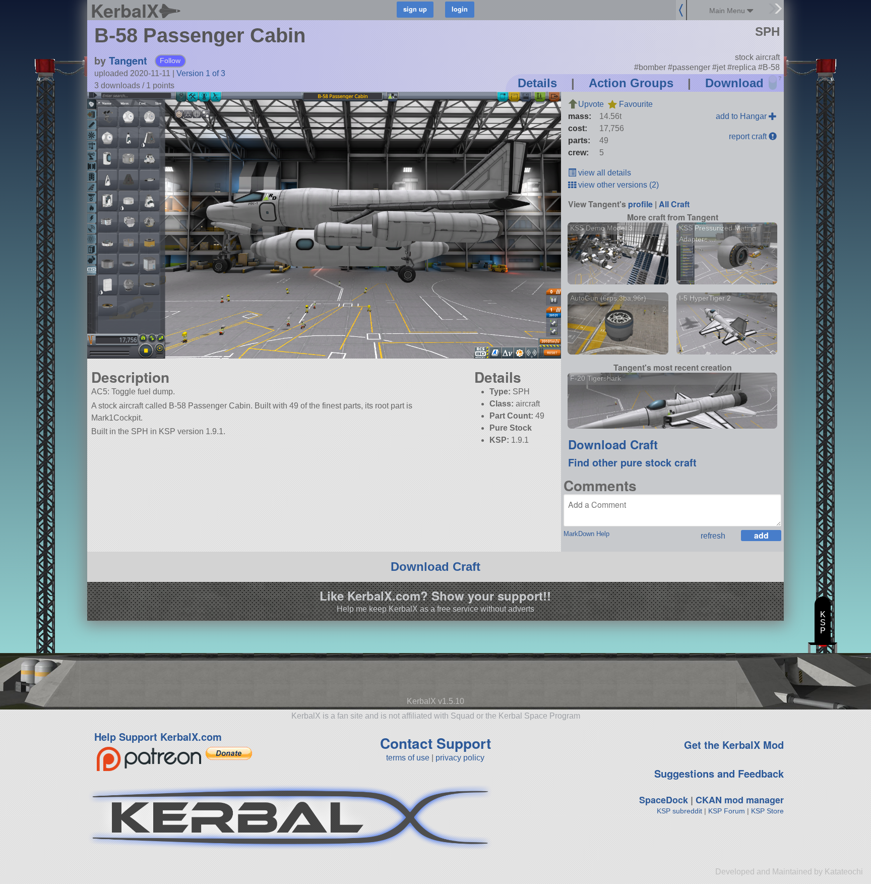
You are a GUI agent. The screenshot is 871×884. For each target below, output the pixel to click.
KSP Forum (726, 811)
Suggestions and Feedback (719, 773)
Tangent (128, 60)
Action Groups (631, 83)
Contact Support (435, 743)
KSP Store (767, 811)
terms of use (407, 757)
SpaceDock (663, 799)
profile (640, 204)
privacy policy (460, 757)
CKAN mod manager (740, 799)
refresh (713, 536)
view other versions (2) (617, 185)
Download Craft (613, 444)
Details (537, 83)
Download (734, 83)
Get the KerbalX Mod (734, 744)
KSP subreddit (679, 811)
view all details (603, 172)
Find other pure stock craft (632, 462)
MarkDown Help (586, 534)
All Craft (674, 204)
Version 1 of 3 (200, 73)
